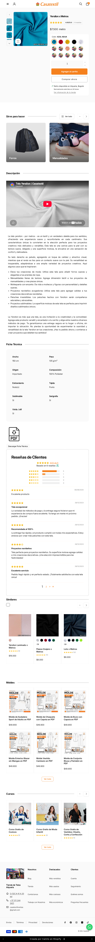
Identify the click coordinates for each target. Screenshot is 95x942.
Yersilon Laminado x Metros (18, 646)
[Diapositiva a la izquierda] (9, 14)
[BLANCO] (80, 41)
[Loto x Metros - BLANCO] (65, 640)
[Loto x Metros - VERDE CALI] (77, 640)
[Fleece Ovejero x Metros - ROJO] (45, 640)
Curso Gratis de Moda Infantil (46, 830)
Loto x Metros (70, 649)
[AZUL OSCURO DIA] (74, 48)
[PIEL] (67, 48)
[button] (7, 4)
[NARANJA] (60, 55)
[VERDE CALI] (54, 48)
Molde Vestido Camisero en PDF (44, 759)
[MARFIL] (80, 55)
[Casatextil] (15, 878)
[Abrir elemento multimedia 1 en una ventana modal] (31, 29)
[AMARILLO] (67, 41)
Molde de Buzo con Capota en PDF (73, 718)
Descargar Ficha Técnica (18, 446)
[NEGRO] (74, 41)
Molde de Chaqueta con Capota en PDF (45, 718)
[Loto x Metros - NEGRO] (73, 640)
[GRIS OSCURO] (74, 55)
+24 (65, 644)
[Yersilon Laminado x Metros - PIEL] (10, 640)
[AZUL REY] (60, 48)
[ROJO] (60, 41)
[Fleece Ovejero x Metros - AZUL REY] (49, 640)
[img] (17, 490)
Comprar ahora (69, 79)
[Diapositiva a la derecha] (9, 43)
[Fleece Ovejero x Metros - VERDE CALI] (53, 640)
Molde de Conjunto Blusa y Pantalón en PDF (73, 761)
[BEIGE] (80, 48)
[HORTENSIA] (54, 55)
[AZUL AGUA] (54, 41)
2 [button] (46, 586)
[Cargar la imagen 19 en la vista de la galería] (9, 35)
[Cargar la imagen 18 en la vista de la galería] (9, 28)
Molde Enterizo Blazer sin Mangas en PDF (19, 759)
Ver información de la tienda (65, 92)
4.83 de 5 (54, 463)
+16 (38, 644)
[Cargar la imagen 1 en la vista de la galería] (9, 21)
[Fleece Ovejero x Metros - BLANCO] (37, 640)
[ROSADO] (67, 55)
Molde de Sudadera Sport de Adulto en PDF (20, 718)
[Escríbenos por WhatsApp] (89, 927)
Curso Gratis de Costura (16, 830)
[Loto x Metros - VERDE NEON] (81, 640)
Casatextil (86, 931)
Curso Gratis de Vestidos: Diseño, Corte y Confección (73, 832)
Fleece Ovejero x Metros (44, 650)
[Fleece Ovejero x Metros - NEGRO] (41, 640)
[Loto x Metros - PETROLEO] (69, 640)
